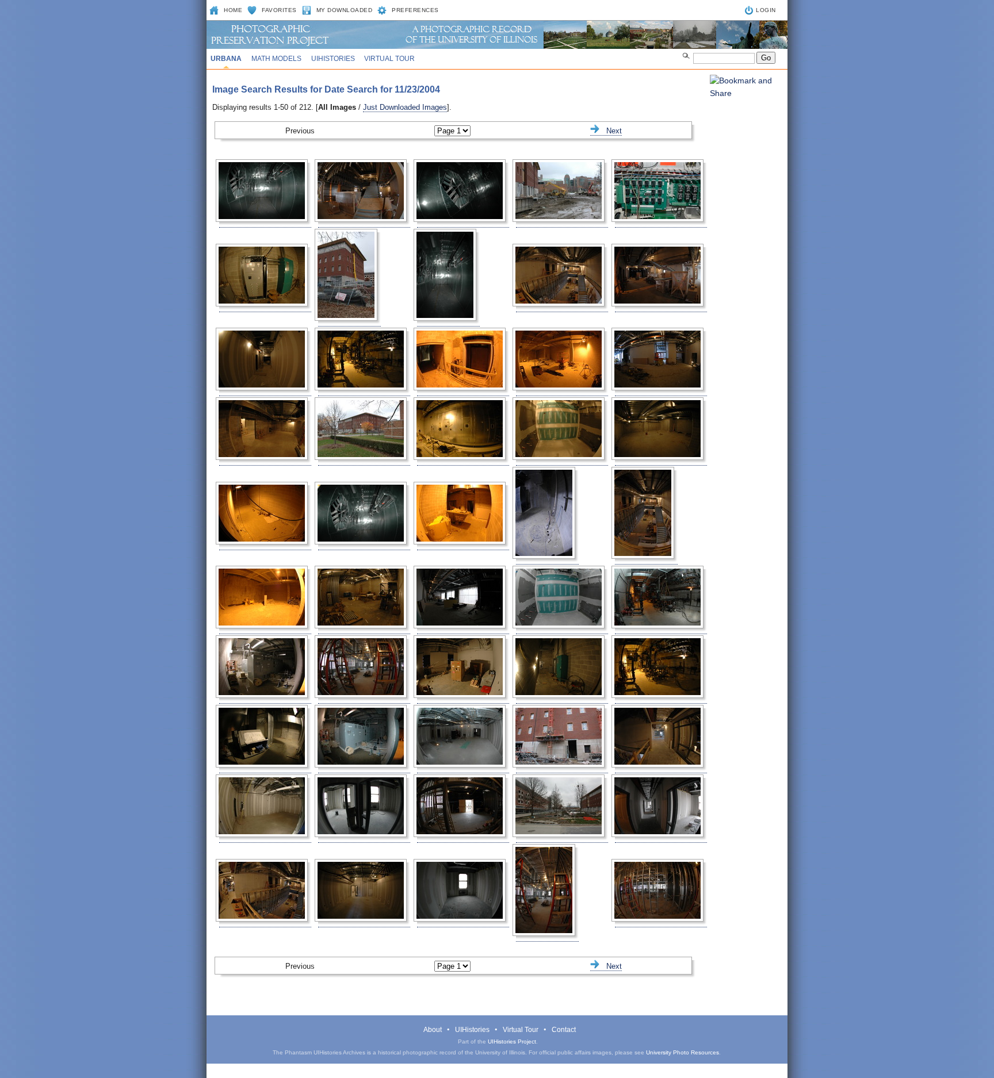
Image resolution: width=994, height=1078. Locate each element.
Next (610, 130)
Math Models (276, 58)
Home (233, 10)
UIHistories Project (512, 1041)
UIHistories (333, 58)
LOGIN (766, 10)
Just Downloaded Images (405, 107)
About (432, 1029)
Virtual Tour (389, 58)
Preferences (415, 10)
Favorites (279, 10)
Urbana (226, 58)
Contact (564, 1029)
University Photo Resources (682, 1052)
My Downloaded (344, 10)
